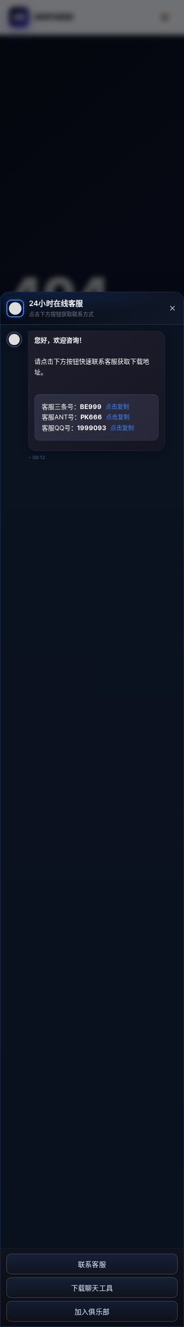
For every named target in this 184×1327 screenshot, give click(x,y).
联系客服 (92, 1264)
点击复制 (117, 407)
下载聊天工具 (92, 1288)
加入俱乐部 (92, 1312)
